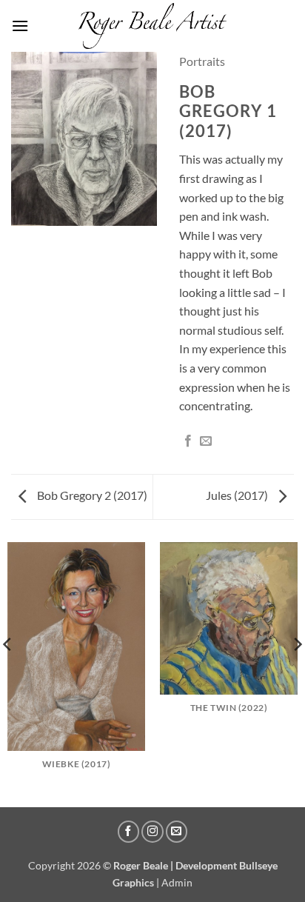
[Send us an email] (177, 832)
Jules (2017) (238, 495)
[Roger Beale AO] (152, 25)
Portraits (202, 61)
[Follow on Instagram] (152, 832)
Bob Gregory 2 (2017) (91, 495)
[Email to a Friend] (206, 441)
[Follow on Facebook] (129, 832)
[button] (20, 25)
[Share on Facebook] (188, 441)
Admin (176, 882)
